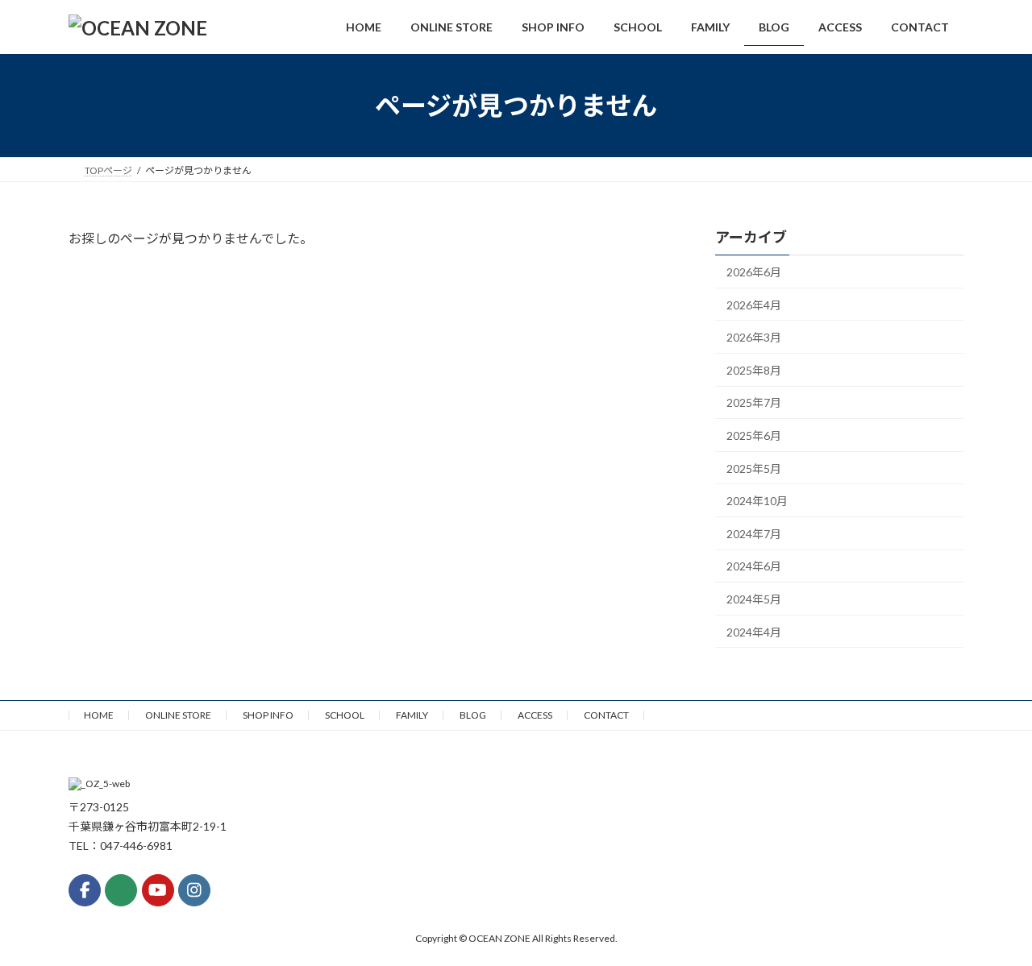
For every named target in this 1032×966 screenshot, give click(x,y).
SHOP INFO (268, 715)
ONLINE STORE (178, 715)
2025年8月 (753, 370)
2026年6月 (753, 272)
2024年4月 (753, 632)
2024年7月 (753, 534)
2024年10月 (757, 501)
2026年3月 (753, 337)
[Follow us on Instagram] (194, 890)
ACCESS (535, 715)
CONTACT (606, 715)
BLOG (473, 715)
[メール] (121, 890)
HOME (99, 715)
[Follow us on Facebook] (85, 890)
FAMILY (412, 715)
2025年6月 (753, 435)
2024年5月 (753, 599)
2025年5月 (753, 468)
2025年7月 (753, 403)
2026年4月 (753, 305)
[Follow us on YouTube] (158, 890)
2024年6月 (753, 567)
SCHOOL (344, 715)
